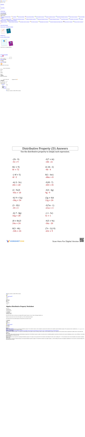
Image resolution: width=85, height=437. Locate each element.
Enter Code (2, 59)
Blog (7, 54)
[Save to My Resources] (7, 300)
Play (7, 321)
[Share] (9, 300)
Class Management (3, 54)
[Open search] (3, 61)
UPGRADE (2, 80)
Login (5, 59)
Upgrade (2, 75)
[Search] (10, 58)
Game (1, 56)
